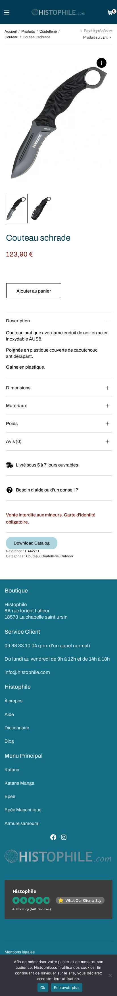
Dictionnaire (17, 727)
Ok (42, 987)
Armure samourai (22, 823)
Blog (9, 741)
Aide (9, 714)
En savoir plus (67, 987)
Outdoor (66, 556)
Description (18, 320)
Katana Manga (19, 783)
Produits (28, 31)
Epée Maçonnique (23, 809)
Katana (12, 769)
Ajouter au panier (33, 291)
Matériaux (16, 405)
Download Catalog (32, 543)
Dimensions (18, 387)
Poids (12, 423)
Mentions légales (20, 952)
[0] (110, 12)
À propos (13, 700)
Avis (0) (14, 441)
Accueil (11, 31)
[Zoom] (101, 63)
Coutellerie (48, 31)
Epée (10, 796)
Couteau (11, 37)
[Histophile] (59, 12)
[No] (110, 975)
